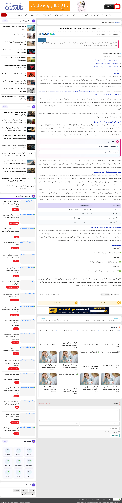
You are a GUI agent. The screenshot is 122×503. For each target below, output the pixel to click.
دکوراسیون (62, 15)
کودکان (81, 15)
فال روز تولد (17, 490)
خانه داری (69, 15)
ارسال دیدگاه (115, 435)
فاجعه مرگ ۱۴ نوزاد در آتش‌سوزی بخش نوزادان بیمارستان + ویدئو (12, 270)
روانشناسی (43, 15)
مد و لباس (50, 15)
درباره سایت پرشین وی (79, 499)
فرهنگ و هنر (92, 15)
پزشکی (38, 15)
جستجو (4, 15)
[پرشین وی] (112, 6)
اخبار (103, 15)
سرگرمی (32, 15)
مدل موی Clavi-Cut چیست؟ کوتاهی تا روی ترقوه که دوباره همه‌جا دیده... (11, 336)
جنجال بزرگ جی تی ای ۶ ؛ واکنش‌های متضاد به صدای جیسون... (12, 416)
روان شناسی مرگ (105, 294)
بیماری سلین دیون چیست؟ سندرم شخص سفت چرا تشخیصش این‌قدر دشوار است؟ (11, 376)
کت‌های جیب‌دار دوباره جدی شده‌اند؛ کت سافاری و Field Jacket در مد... (11, 323)
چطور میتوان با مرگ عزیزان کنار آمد (107, 146)
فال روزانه (32, 490)
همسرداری (75, 15)
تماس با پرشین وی (106, 499)
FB (48, 34)
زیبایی (56, 15)
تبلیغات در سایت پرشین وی (93, 499)
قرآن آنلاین (24, 490)
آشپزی (86, 15)
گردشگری (27, 15)
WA (50, 34)
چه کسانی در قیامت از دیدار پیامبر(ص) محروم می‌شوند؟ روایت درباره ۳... (12, 363)
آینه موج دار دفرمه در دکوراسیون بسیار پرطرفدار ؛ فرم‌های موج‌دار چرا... (10, 309)
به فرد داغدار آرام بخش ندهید (108, 152)
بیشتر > (5, 21)
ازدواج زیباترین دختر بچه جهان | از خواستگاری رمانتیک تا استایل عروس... (11, 203)
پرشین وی (108, 15)
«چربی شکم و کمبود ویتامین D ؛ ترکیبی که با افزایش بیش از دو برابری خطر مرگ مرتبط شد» (71, 91)
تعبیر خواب (20, 15)
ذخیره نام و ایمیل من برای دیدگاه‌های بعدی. (109, 432)
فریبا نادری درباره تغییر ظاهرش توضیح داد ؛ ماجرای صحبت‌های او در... (10, 217)
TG (53, 34)
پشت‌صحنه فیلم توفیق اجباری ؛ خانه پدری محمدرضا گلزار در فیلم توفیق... (10, 231)
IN (42, 34)
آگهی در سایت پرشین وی (28, 494)
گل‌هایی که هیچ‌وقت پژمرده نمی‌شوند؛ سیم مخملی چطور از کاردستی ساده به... (11, 390)
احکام (98, 15)
